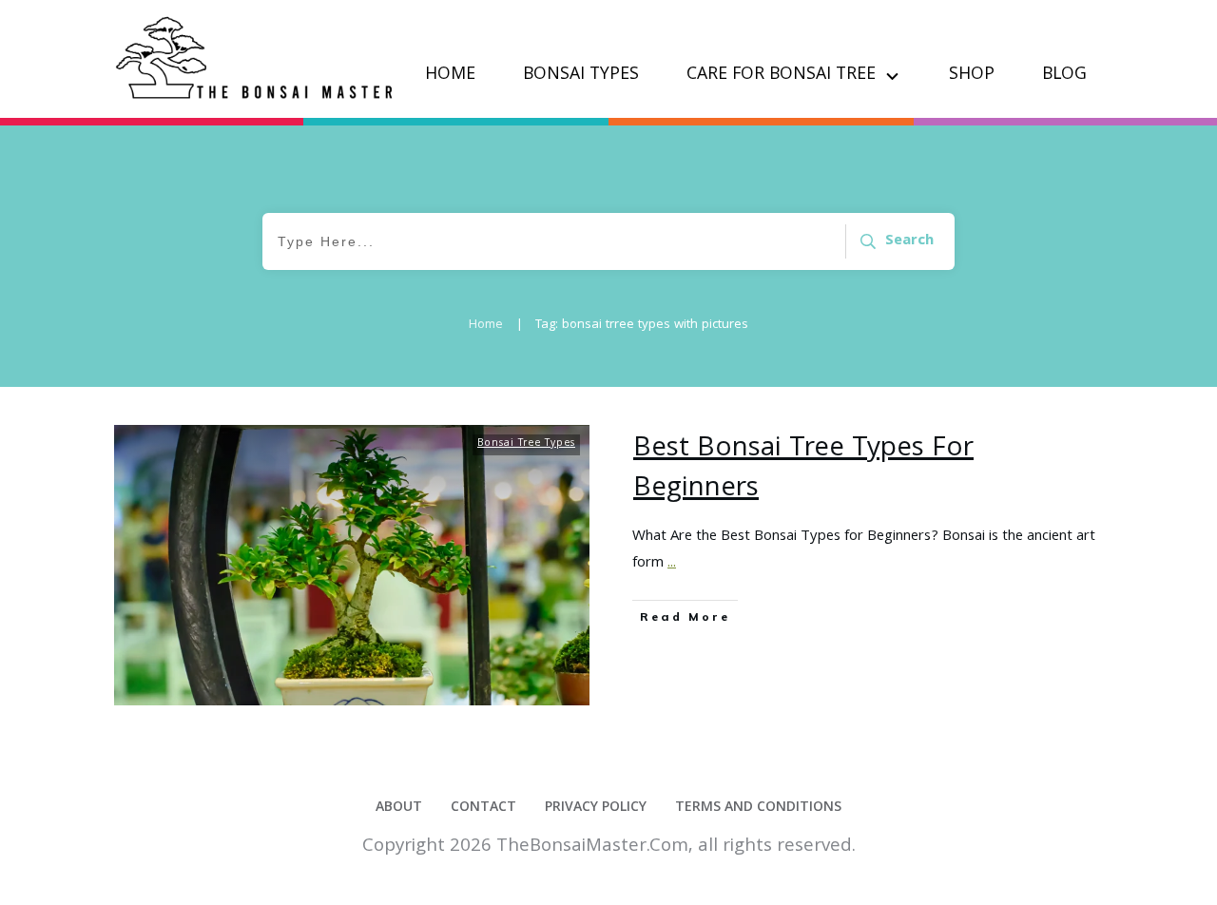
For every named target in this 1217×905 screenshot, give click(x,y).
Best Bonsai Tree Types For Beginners (803, 469)
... (671, 563)
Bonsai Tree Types (526, 443)
